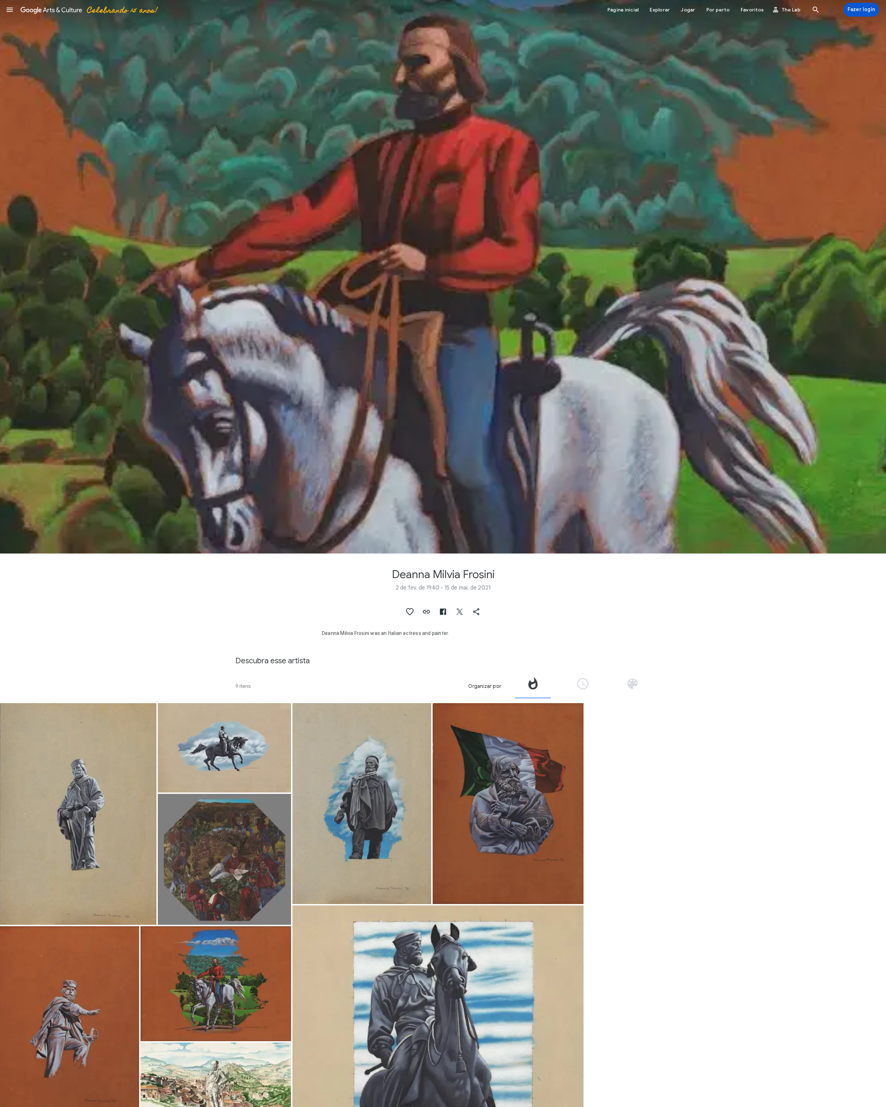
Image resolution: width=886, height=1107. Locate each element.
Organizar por (484, 686)
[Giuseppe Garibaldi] (78, 814)
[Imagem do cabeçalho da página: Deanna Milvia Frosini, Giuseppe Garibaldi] (443, 277)
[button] (9, 9)
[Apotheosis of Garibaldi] (224, 859)
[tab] (533, 686)
